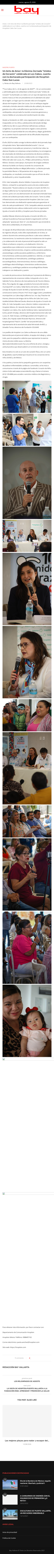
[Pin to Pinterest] (36, 1358)
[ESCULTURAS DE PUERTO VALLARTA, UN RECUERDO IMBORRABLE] (10, 1515)
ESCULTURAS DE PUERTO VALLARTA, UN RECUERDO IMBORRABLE (35, 1512)
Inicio (5, 24)
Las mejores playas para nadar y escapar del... (27, 1440)
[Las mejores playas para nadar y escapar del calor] (27, 1421)
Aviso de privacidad (10, 1532)
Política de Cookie (9, 1538)
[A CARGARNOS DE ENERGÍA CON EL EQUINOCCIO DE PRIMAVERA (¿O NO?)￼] (10, 1500)
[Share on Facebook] (33, 1358)
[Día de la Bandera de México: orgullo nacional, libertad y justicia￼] (10, 1485)
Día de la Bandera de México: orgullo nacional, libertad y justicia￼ (35, 1482)
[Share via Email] (39, 1358)
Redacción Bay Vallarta (12, 83)
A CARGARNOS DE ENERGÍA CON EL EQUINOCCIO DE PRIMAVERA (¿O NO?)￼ (35, 1498)
